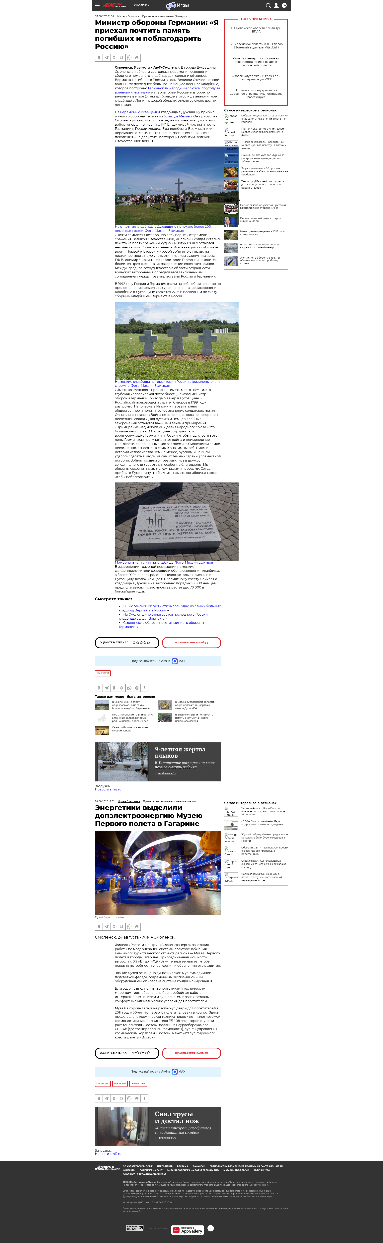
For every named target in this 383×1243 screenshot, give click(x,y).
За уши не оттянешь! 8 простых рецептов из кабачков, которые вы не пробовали (264, 171)
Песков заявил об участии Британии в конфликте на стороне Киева (263, 206)
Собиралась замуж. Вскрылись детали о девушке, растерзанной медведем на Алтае (261, 877)
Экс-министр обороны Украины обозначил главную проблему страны (260, 260)
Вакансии (199, 1166)
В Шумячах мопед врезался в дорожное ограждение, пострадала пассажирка (256, 94)
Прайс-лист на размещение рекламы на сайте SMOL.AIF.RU (246, 1166)
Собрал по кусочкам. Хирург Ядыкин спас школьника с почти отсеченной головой (264, 118)
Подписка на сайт (151, 1170)
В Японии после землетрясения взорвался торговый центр (260, 246)
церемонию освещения (140, 112)
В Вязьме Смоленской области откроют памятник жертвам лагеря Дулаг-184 (194, 705)
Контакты (129, 1170)
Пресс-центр (165, 1166)
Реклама (182, 1166)
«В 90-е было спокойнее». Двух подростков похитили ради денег (262, 823)
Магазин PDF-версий (236, 1170)
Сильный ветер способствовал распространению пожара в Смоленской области (256, 62)
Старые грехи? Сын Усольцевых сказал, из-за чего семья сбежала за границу (263, 864)
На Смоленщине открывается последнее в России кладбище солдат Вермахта (163, 617)
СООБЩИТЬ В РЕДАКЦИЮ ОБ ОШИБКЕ (144, 1174)
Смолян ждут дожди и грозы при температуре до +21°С (256, 77)
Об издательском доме (138, 1166)
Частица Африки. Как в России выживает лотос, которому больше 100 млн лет (263, 811)
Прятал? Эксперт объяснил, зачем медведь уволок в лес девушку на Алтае (262, 132)
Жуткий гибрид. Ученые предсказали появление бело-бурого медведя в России (264, 837)
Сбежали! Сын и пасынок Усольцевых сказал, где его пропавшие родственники (264, 850)
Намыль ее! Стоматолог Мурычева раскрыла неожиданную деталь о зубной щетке (262, 158)
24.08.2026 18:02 (105, 801)
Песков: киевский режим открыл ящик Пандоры (260, 219)
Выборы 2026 (261, 1170)
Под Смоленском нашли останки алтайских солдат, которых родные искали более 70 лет (133, 717)
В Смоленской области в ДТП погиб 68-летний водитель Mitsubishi (256, 45)
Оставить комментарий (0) (191, 642)
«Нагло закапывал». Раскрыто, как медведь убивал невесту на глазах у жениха (263, 145)
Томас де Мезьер (178, 116)
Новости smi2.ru (108, 789)
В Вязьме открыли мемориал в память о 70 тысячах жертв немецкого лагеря (194, 717)
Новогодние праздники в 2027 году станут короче (262, 233)
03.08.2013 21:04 (104, 16)
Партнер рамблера (157, 1228)
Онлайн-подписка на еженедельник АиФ (193, 1170)
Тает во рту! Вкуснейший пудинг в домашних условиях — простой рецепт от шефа (262, 184)
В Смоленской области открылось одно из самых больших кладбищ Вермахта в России (131, 706)
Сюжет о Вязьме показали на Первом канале (130, 729)
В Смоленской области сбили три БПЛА (256, 30)
